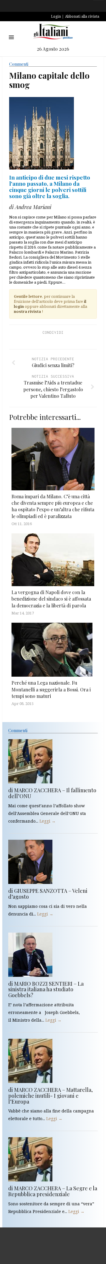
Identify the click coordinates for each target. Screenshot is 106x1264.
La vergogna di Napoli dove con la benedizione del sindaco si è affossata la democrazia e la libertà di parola (51, 599)
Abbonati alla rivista (82, 16)
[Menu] (11, 37)
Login (56, 16)
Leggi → (47, 821)
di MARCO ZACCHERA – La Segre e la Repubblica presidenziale (52, 1191)
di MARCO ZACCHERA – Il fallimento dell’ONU (52, 793)
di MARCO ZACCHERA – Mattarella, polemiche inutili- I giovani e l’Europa (50, 1095)
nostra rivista (27, 311)
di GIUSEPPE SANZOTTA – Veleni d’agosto (47, 893)
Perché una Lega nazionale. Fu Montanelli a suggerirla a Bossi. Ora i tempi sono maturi (51, 689)
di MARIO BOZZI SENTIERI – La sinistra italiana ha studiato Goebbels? (46, 989)
